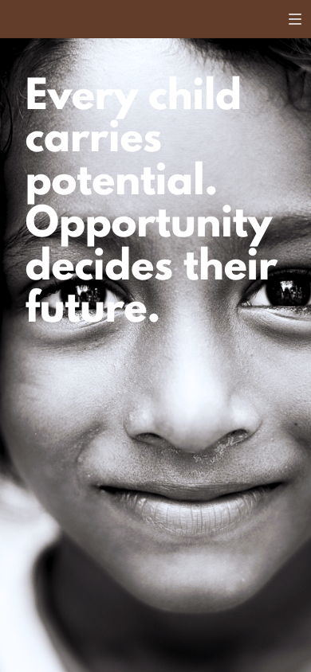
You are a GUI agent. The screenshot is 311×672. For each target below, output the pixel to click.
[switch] (295, 19)
